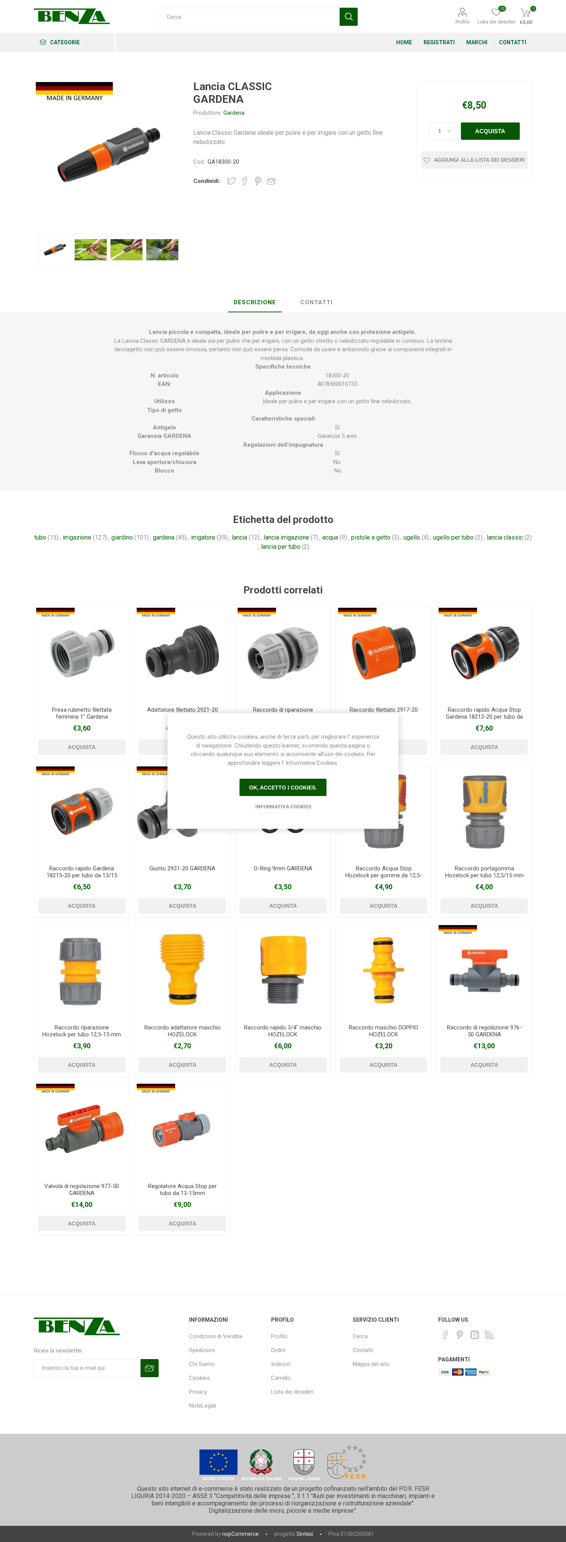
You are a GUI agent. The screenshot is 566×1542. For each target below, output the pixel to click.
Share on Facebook (245, 181)
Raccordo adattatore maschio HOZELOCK (182, 1031)
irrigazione (77, 537)
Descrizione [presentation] (255, 302)
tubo (40, 537)
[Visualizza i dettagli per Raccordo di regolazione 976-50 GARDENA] (484, 970)
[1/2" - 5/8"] (81, 811)
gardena (163, 537)
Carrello (281, 1377)
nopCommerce (240, 1534)
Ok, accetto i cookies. (283, 787)
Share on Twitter (231, 181)
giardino (122, 537)
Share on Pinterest (258, 181)
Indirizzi (280, 1364)
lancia (239, 537)
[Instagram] (475, 1335)
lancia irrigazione (286, 537)
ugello (412, 537)
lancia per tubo (280, 546)
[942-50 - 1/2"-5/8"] (182, 1129)
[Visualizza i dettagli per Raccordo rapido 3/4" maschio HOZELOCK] (283, 970)
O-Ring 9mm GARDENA (283, 868)
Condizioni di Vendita (215, 1336)
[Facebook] (445, 1335)
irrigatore (203, 537)
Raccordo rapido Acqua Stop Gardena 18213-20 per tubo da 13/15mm (484, 716)
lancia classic (505, 537)
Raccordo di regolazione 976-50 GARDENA (484, 1031)
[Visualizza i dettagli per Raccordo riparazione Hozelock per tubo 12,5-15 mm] (81, 970)
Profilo (462, 22)
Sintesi (304, 1534)
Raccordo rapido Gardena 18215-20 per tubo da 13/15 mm (82, 875)
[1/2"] (81, 653)
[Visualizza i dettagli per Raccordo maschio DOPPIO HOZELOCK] (383, 970)
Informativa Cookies (283, 807)
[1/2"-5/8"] (283, 653)
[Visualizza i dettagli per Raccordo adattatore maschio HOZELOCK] (182, 970)
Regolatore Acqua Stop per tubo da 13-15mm (182, 1190)
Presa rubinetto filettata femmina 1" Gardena (82, 713)
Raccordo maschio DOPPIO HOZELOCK (383, 1031)
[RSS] (489, 1335)
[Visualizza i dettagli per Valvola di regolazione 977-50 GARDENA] (81, 1129)
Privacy (198, 1391)
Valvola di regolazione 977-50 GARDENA (81, 1190)
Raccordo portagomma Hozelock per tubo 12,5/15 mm (484, 872)
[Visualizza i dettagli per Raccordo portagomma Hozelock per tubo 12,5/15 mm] (484, 811)
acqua (330, 537)
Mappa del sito (371, 1364)
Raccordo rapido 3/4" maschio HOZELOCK (283, 1031)
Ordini (278, 1350)
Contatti (363, 1350)
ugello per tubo (453, 537)
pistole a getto (370, 537)
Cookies (199, 1377)
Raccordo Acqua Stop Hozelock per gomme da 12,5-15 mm (383, 875)
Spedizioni (202, 1350)
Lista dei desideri (292, 1391)
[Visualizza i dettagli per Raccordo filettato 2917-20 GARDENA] (383, 653)
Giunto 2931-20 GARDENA (182, 868)
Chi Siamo (202, 1364)
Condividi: (206, 181)
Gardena (233, 112)
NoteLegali (202, 1405)
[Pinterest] (460, 1335)
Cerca (360, 1336)
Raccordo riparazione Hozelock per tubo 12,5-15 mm (81, 1031)
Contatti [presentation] (316, 302)
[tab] (255, 302)
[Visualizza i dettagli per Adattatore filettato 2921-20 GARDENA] (182, 653)
